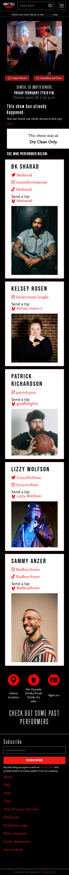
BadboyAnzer (28, 587)
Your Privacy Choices (21, 809)
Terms (52, 872)
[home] (9, 5)
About (8, 777)
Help (7, 793)
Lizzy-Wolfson (28, 495)
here (10, 123)
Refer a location (15, 833)
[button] (61, 5)
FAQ (7, 785)
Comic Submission (17, 841)
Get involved (13, 849)
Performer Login (16, 825)
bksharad (24, 200)
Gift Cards (11, 817)
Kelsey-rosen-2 (29, 308)
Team (8, 801)
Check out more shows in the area (35, 14)
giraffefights (27, 403)
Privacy (45, 872)
